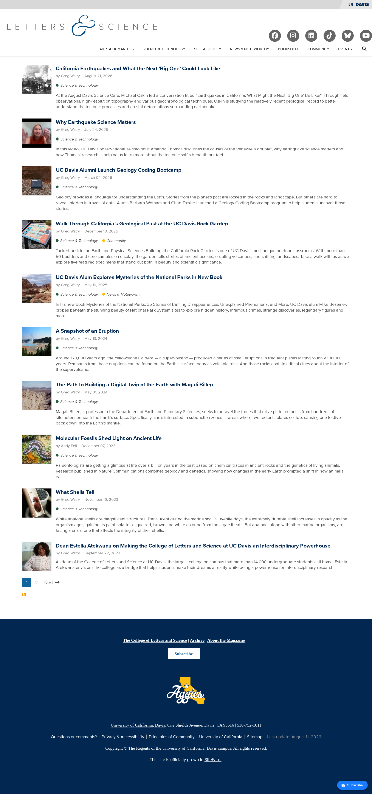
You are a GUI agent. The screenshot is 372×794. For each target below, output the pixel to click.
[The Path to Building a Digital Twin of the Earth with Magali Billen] (36, 395)
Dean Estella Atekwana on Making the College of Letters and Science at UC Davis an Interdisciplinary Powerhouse (193, 546)
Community (116, 240)
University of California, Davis (138, 725)
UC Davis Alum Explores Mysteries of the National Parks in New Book (139, 277)
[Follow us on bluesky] (348, 36)
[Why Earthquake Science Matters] (36, 132)
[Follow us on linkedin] (311, 36)
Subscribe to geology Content (24, 594)
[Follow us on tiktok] (330, 36)
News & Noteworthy (123, 294)
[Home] (82, 25)
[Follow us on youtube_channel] (366, 36)
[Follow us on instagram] (293, 36)
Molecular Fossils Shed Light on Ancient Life (109, 438)
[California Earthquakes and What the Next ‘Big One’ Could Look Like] (36, 79)
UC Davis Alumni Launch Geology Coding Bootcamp (118, 170)
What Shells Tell (75, 492)
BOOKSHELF (288, 48)
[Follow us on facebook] (275, 36)
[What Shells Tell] (36, 502)
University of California (220, 736)
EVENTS (345, 48)
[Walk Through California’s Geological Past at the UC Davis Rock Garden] (36, 234)
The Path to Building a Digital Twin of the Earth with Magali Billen (134, 384)
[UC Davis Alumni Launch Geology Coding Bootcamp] (36, 180)
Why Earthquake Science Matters (96, 122)
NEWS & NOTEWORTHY (249, 48)
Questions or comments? (74, 736)
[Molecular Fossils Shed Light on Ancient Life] (36, 449)
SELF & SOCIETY (207, 48)
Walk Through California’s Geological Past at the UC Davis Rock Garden (142, 224)
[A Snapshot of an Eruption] (36, 341)
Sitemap (254, 736)
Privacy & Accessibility (123, 736)
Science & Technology (79, 85)
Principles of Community (172, 736)
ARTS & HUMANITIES (116, 48)
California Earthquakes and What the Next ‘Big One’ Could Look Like (138, 68)
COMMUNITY (318, 48)
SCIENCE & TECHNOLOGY (164, 48)
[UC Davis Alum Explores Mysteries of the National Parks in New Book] (36, 288)
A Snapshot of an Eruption (87, 331)
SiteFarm (213, 759)
